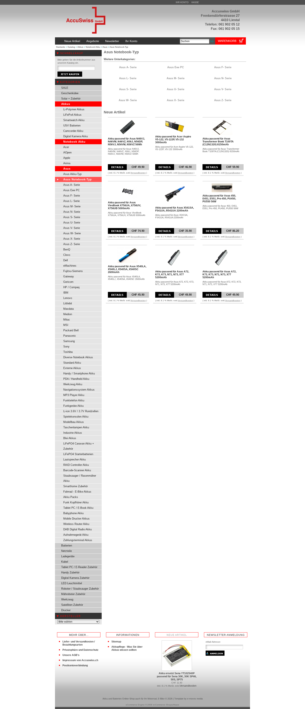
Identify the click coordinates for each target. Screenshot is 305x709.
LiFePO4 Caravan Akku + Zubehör (78, 446)
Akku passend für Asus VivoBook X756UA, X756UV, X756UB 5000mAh (124, 205)
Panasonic (69, 335)
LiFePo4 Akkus (72, 114)
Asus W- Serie (72, 233)
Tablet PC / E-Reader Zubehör (79, 567)
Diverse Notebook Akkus (78, 357)
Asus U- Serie (71, 222)
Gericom (68, 281)
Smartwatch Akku (73, 120)
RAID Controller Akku (76, 464)
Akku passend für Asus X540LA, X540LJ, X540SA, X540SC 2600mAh (127, 269)
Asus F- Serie (71, 195)
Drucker (66, 610)
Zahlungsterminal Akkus (77, 540)
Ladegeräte (67, 556)
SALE (64, 87)
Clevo (66, 254)
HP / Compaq (71, 287)
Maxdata (68, 308)
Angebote (92, 41)
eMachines (69, 265)
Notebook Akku (93, 47)
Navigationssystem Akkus (79, 389)
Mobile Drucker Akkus (76, 518)
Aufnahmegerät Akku (75, 534)
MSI (65, 325)
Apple (66, 157)
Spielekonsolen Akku (75, 416)
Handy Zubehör (70, 572)
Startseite (60, 47)
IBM (65, 292)
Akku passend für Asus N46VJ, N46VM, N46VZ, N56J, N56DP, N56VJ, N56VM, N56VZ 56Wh (126, 141)
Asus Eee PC (71, 190)
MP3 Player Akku (73, 395)
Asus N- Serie (71, 211)
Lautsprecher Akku (74, 459)
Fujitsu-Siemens (73, 271)
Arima (66, 163)
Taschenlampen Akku (76, 427)
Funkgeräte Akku (73, 405)
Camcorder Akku (73, 130)
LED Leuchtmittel (71, 583)
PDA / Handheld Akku (76, 378)
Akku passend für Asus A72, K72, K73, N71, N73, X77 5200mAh (172, 274)
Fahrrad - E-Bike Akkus (77, 491)
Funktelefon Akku (73, 400)
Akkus (80, 47)
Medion (67, 314)
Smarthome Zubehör (75, 486)
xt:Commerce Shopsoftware (166, 705)
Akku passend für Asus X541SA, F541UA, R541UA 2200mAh (174, 209)
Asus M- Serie (72, 206)
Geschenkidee (69, 93)
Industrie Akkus (72, 432)
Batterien (66, 545)
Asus (104, 47)
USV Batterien (72, 125)
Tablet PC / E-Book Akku (78, 507)
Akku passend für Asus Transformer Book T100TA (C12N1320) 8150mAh (218, 141)
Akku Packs (70, 497)
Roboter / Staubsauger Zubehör (80, 588)
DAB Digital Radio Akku (77, 529)
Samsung (69, 341)
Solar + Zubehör (71, 98)
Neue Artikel (72, 41)
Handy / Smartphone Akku (79, 373)
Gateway (68, 276)
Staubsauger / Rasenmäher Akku (79, 478)
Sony (66, 346)
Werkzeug (67, 599)
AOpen (67, 152)
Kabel (64, 561)
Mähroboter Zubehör (73, 594)
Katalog (71, 47)
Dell (65, 260)
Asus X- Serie (71, 238)
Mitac (66, 319)
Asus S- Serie (71, 217)
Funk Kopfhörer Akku (76, 502)
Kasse (195, 2)
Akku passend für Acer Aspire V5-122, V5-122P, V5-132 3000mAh (173, 139)
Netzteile (66, 550)
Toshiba (68, 351)
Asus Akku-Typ (72, 174)
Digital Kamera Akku (75, 136)
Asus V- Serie (71, 227)
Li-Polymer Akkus (73, 109)
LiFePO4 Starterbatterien (78, 454)
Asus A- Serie (71, 184)
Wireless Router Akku (76, 524)
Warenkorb (227, 40)
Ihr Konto (182, 2)
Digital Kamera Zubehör (75, 577)
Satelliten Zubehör (72, 604)
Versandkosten (138, 173)
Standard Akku (72, 362)
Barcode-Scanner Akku (77, 470)
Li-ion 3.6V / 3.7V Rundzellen (80, 411)
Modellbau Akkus (73, 422)
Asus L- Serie (71, 201)
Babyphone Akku (73, 513)
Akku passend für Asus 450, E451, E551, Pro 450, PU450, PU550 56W (219, 198)
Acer (66, 147)
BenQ (66, 249)
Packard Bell (71, 330)
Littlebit (67, 303)
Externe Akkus (72, 368)
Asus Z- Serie (71, 244)
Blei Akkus (69, 438)
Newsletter (112, 41)
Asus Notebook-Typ (119, 47)
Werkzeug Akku (72, 384)
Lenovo (67, 298)
